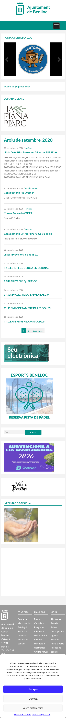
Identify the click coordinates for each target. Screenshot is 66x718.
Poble (54, 627)
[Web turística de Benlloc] (20, 486)
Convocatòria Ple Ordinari (19, 192)
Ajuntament (56, 619)
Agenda (54, 635)
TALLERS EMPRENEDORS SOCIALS (24, 321)
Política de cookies (22, 714)
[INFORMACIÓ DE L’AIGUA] (21, 524)
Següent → (38, 331)
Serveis (54, 623)
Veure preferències (33, 708)
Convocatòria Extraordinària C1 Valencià (28, 233)
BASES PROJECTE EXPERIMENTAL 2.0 (26, 294)
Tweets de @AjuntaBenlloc (17, 86)
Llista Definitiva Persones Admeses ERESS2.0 (30, 152)
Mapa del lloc (24, 623)
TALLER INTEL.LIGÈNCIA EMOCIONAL (26, 267)
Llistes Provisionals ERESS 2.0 (21, 254)
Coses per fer (57, 631)
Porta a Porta (57, 643)
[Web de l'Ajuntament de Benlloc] (33, 8)
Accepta (33, 689)
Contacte (22, 619)
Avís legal (22, 627)
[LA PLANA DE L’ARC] (16, 115)
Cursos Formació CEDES (18, 213)
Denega (33, 698)
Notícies (28, 148)
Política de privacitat (41, 714)
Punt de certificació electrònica (39, 643)
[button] (7, 59)
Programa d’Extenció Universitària (40, 631)
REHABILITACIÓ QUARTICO (20, 281)
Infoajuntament (32, 188)
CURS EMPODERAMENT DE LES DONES (27, 308)
